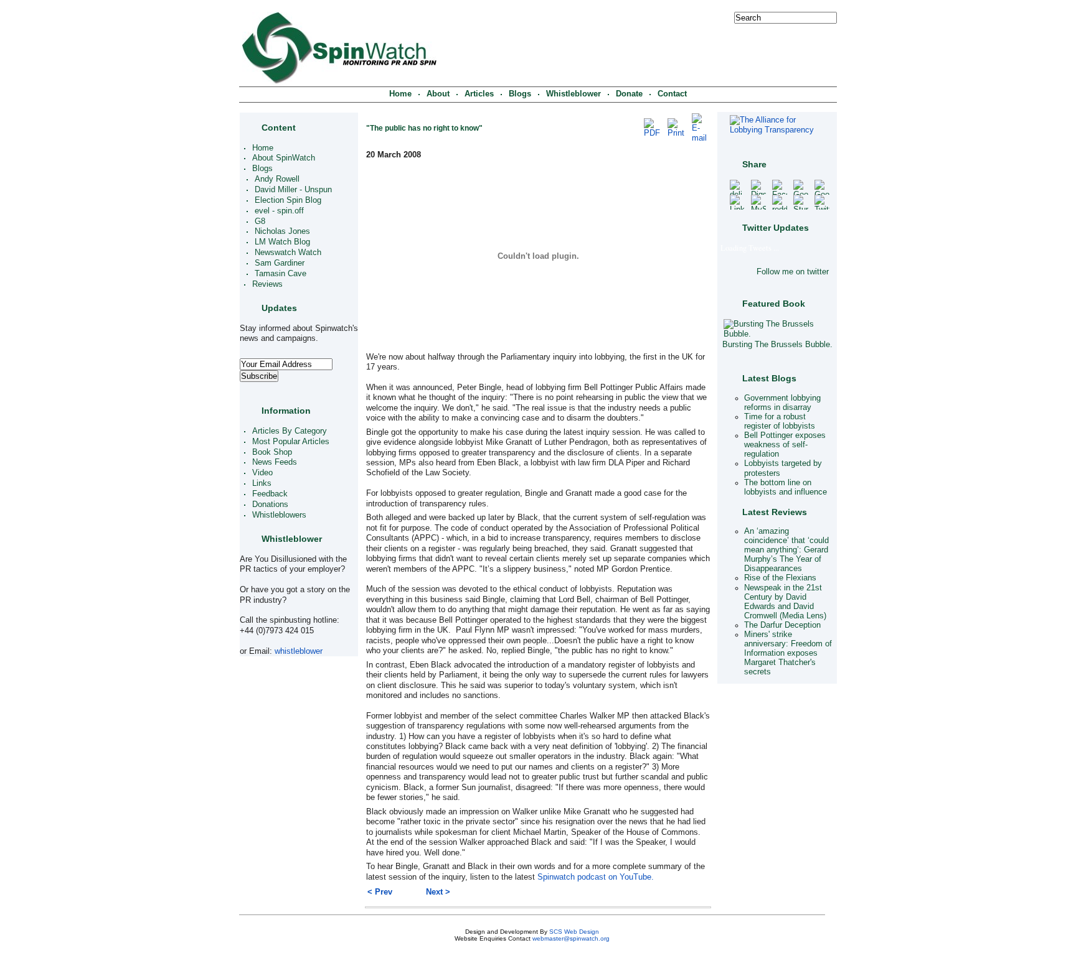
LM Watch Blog (282, 242)
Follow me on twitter (793, 272)
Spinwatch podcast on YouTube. (595, 877)
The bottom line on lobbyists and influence (785, 487)
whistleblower (299, 651)
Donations (270, 504)
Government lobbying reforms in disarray (782, 403)
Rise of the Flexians (780, 578)
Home (400, 94)
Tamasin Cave (280, 273)
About (438, 94)
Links (261, 484)
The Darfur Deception (782, 625)
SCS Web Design (574, 931)
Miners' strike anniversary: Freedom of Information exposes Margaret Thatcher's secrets (788, 653)
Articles (479, 94)
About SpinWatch (283, 158)
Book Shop (272, 452)
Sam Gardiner (279, 263)
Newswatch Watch (288, 253)
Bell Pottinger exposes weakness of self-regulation (785, 444)
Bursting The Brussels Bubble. (777, 344)
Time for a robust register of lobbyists (779, 421)
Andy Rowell (277, 179)
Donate (629, 94)
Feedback (270, 494)
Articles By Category (289, 431)
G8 (260, 221)
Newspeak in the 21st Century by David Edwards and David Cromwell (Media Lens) (785, 602)
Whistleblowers (279, 515)
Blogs (520, 94)
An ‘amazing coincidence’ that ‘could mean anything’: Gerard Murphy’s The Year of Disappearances (786, 550)
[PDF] (652, 133)
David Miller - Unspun (293, 189)
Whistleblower (573, 94)
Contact (672, 94)
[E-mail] (699, 138)
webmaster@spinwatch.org (571, 938)
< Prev (379, 892)
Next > (438, 892)
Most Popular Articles (290, 441)
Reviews (267, 284)
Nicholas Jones (282, 232)
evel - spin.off (279, 211)
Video (262, 473)
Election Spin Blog (288, 200)
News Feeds (274, 462)
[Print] (675, 133)
